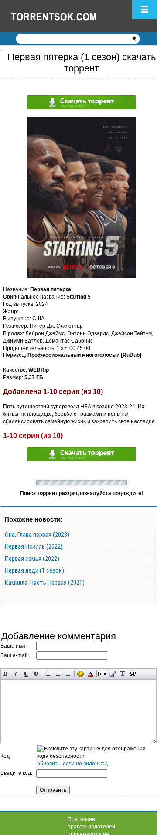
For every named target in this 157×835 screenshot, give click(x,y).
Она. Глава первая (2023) (37, 535)
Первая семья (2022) (32, 559)
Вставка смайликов (80, 674)
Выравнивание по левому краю (48, 674)
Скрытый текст (103, 674)
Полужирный (6, 674)
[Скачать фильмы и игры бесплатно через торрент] (63, 16)
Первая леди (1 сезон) (34, 570)
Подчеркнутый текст (26, 674)
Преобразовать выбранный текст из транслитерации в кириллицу (123, 674)
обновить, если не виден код (72, 763)
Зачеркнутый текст (36, 674)
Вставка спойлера (133, 674)
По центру (58, 674)
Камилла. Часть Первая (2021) (45, 583)
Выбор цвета (90, 674)
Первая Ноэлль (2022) (34, 546)
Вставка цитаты (113, 674)
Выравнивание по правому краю (68, 674)
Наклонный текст (16, 674)
